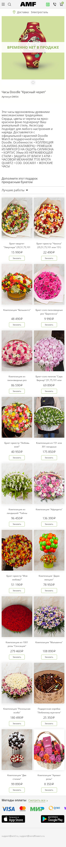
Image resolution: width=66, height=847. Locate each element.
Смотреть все (36, 800)
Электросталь (39, 12)
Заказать (17, 258)
